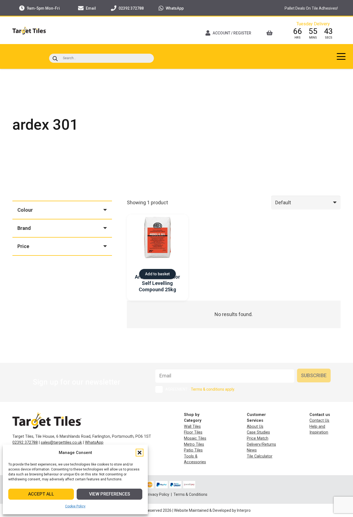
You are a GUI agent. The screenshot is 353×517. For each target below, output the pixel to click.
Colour (25, 210)
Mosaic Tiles (195, 438)
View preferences (109, 494)
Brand (24, 228)
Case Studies (258, 432)
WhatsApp (94, 442)
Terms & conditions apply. (213, 389)
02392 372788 (25, 442)
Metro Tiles (194, 444)
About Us (255, 426)
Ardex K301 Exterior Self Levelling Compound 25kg (157, 283)
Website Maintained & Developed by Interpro (212, 510)
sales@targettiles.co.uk (61, 442)
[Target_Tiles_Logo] (29, 30)
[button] (139, 452)
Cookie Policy (75, 506)
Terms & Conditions (190, 494)
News (252, 450)
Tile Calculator (259, 456)
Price (23, 246)
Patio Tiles (193, 450)
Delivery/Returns (261, 444)
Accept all (41, 494)
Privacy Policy (158, 494)
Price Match (257, 438)
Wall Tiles (192, 426)
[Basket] (271, 33)
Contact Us (319, 420)
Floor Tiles (193, 432)
